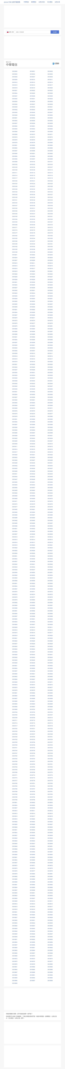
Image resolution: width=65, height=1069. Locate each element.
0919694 (32, 704)
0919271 (32, 318)
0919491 (50, 518)
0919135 (14, 194)
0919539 (50, 561)
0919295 (32, 340)
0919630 (14, 646)
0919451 (32, 482)
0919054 (14, 121)
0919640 (32, 654)
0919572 (50, 592)
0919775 (32, 778)
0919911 (50, 901)
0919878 (50, 871)
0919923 (50, 912)
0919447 (14, 479)
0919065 (50, 129)
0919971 (50, 956)
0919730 (32, 737)
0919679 (32, 690)
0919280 (32, 326)
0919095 (50, 156)
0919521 (50, 545)
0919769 (32, 772)
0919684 (14, 696)
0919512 (50, 537)
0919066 (14, 131)
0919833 (50, 830)
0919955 (32, 942)
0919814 (32, 813)
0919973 (32, 958)
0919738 (14, 745)
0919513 (14, 539)
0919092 (50, 153)
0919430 (32, 463)
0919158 (50, 214)
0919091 (32, 153)
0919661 (32, 674)
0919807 (14, 808)
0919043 (32, 109)
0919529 (32, 553)
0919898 (32, 890)
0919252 (14, 301)
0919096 (14, 159)
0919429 (14, 463)
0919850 (32, 846)
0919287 (50, 331)
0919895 (32, 887)
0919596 (50, 613)
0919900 (14, 893)
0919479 (50, 507)
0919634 (32, 649)
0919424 (32, 457)
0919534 (14, 559)
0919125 (50, 183)
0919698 (50, 706)
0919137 (50, 194)
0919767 (50, 770)
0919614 (50, 630)
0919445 (32, 476)
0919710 (50, 717)
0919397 (32, 433)
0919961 (32, 947)
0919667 (32, 679)
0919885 (14, 879)
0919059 (50, 123)
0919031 (32, 99)
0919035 (50, 101)
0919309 (14, 353)
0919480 (14, 509)
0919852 (14, 849)
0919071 (50, 134)
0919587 (50, 605)
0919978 (14, 964)
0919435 (14, 468)
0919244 (32, 293)
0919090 (14, 153)
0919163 (32, 219)
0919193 (32, 246)
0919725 (50, 731)
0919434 (50, 466)
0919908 (50, 898)
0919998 (50, 980)
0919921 (14, 912)
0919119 (50, 178)
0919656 (50, 668)
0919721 (32, 728)
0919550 (32, 572)
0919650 (50, 663)
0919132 (14, 192)
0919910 (32, 901)
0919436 (32, 468)
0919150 (14, 208)
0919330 (14, 372)
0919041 (50, 107)
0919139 (32, 197)
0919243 (14, 293)
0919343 (32, 383)
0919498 (14, 526)
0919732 (14, 739)
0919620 (50, 635)
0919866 (50, 860)
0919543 (14, 567)
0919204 (14, 257)
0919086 (50, 148)
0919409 (32, 444)
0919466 (32, 496)
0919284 (50, 329)
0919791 (50, 791)
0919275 (50, 320)
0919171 (14, 227)
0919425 (50, 457)
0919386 (50, 422)
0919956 (50, 942)
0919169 (32, 225)
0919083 (50, 145)
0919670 (32, 682)
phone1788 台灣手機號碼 (12, 2)
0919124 (32, 183)
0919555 (14, 578)
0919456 (14, 487)
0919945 (14, 934)
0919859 (32, 854)
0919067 (32, 131)
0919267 (14, 315)
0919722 (50, 728)
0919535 (32, 559)
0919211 (32, 263)
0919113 (50, 173)
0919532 (32, 556)
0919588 (14, 608)
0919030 (14, 99)
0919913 (32, 904)
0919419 (50, 452)
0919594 (14, 613)
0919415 (32, 449)
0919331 (32, 372)
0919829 (32, 827)
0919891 (14, 884)
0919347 (50, 386)
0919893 (50, 884)
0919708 (14, 717)
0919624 (14, 641)
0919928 (32, 917)
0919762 (14, 767)
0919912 (14, 904)
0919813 (14, 813)
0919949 (32, 937)
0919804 (14, 805)
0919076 (32, 140)
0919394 (32, 430)
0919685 (32, 696)
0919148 (32, 205)
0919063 (14, 129)
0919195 (14, 249)
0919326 (50, 367)
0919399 (14, 435)
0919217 (32, 268)
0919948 (14, 937)
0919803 (50, 802)
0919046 (32, 112)
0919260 (50, 307)
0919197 (50, 249)
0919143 (50, 200)
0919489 (14, 518)
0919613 (32, 630)
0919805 (32, 805)
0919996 (14, 980)
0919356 (50, 394)
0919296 (50, 340)
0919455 (50, 485)
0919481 (32, 509)
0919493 (32, 520)
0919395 (50, 430)
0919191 (50, 244)
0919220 (32, 271)
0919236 (50, 285)
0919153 (14, 211)
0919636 (14, 652)
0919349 (32, 389)
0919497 (50, 523)
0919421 (32, 455)
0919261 (14, 309)
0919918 (14, 909)
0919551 (50, 572)
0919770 (50, 772)
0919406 (32, 441)
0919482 (50, 509)
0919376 (32, 413)
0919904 (32, 895)
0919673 (32, 685)
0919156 (14, 214)
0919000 (14, 71)
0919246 (14, 296)
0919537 (14, 561)
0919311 (50, 353)
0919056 (50, 121)
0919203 (50, 255)
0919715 (32, 723)
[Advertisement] (32, 17)
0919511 (32, 537)
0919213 (14, 266)
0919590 (50, 608)
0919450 (14, 482)
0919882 (14, 876)
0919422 (50, 455)
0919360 (14, 400)
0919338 (50, 378)
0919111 (14, 173)
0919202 (32, 255)
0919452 (50, 482)
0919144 (14, 203)
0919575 (50, 594)
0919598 (32, 616)
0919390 (14, 427)
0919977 (50, 961)
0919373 (32, 411)
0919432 (14, 466)
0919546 (14, 570)
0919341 (50, 381)
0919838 (32, 835)
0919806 (50, 805)
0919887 (50, 879)
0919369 (14, 408)
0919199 (32, 252)
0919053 (50, 118)
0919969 (14, 956)
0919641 (50, 654)
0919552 (14, 575)
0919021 (14, 90)
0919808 (32, 808)
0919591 (14, 611)
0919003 (14, 74)
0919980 (50, 964)
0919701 (50, 709)
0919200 (50, 252)
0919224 (50, 274)
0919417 (14, 452)
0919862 (32, 857)
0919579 (14, 600)
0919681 (14, 693)
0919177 (14, 233)
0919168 (14, 225)
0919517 (32, 542)
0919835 (32, 832)
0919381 (14, 419)
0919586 (32, 605)
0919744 (14, 750)
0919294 (14, 340)
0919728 (50, 734)
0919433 (32, 466)
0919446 (50, 476)
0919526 (32, 550)
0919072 (14, 137)
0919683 (50, 693)
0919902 (50, 893)
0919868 (32, 863)
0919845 (50, 841)
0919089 (50, 151)
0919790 (32, 791)
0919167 (50, 222)
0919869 (50, 863)
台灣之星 (57, 2)
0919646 (32, 660)
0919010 (32, 79)
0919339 (14, 381)
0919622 (32, 638)
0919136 (32, 194)
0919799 (32, 800)
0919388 (32, 424)
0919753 (14, 759)
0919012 (14, 82)
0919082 (32, 145)
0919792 (14, 794)
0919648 (14, 663)
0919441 (14, 474)
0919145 (32, 203)
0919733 (32, 739)
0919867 (14, 863)
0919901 (32, 893)
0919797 (50, 797)
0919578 (50, 597)
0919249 (14, 298)
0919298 (32, 342)
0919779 (50, 780)
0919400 (32, 435)
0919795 (14, 797)
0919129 (14, 189)
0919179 (50, 233)
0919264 (14, 312)
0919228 (14, 279)
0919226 (32, 277)
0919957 (14, 945)
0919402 (14, 438)
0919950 (50, 937)
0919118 (32, 178)
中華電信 (26, 2)
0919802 (32, 802)
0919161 (50, 216)
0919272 (50, 318)
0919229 (32, 279)
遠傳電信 (33, 2)
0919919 (32, 909)
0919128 (50, 186)
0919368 (50, 405)
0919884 (50, 876)
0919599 (50, 616)
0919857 (50, 852)
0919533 (50, 556)
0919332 (50, 372)
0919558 (14, 580)
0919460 (32, 490)
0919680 (50, 690)
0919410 (50, 444)
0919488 (50, 515)
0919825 (14, 824)
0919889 (32, 882)
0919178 (32, 233)
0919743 (50, 748)
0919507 (14, 534)
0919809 (50, 808)
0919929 (50, 917)
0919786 (14, 789)
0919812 (50, 811)
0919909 (14, 901)
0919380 (50, 416)
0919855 (14, 852)
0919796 (32, 797)
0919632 (50, 646)
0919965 (50, 950)
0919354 (14, 394)
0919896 (50, 887)
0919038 (50, 104)
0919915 (14, 906)
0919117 (14, 178)
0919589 (32, 608)
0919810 (14, 811)
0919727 (32, 734)
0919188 (50, 241)
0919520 (32, 545)
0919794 (50, 794)
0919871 (32, 865)
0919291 (14, 337)
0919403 (32, 438)
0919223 (32, 274)
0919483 (14, 512)
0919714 (14, 723)
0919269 (50, 315)
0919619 (32, 635)
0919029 (50, 96)
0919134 (50, 192)
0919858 (14, 854)
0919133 (32, 192)
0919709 (32, 717)
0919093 (14, 156)
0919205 (32, 257)
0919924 (14, 915)
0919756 (14, 761)
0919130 (32, 189)
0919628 (32, 644)
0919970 (32, 956)
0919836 (50, 832)
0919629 (50, 644)
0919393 (14, 430)
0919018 (14, 88)
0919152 (50, 208)
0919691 (32, 701)
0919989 (50, 972)
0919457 (32, 487)
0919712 (32, 720)
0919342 (14, 383)
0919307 (32, 351)
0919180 (14, 235)
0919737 (50, 742)
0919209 (50, 260)
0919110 (50, 170)
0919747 (14, 753)
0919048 (14, 115)
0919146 (50, 203)
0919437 (50, 468)
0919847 (32, 843)
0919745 (32, 750)
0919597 (14, 616)
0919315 (14, 359)
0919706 (32, 715)
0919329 (50, 370)
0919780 (14, 783)
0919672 (14, 685)
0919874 (32, 868)
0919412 (32, 446)
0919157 (32, 214)
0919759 (14, 764)
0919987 (14, 972)
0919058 (32, 123)
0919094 (32, 156)
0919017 (50, 85)
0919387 (14, 424)
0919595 (32, 613)
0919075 (14, 140)
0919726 (14, 734)
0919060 (14, 126)
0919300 (14, 345)
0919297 (14, 342)
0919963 (14, 950)
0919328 (32, 370)
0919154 (32, 211)
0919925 (32, 915)
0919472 (32, 501)
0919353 (50, 392)
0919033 (14, 101)
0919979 (32, 964)
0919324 (14, 367)
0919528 (14, 553)
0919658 (32, 671)
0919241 (32, 290)
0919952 (32, 939)
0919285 (14, 331)
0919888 (14, 882)
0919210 (14, 263)
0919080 (50, 142)
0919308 (50, 351)
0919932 (50, 920)
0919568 (32, 589)
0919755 (50, 759)
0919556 (32, 578)
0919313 (32, 356)
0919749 (50, 753)
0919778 (32, 780)
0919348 (14, 389)
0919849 (14, 846)
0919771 (14, 775)
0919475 (32, 504)
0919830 (50, 827)
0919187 (32, 241)
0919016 (32, 85)
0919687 (14, 698)
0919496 (32, 523)
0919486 (14, 515)
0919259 (32, 307)
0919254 (50, 301)
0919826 (32, 824)
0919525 (14, 550)
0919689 (50, 698)
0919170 (50, 225)
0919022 (32, 90)
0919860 (50, 854)
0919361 (32, 400)
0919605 (50, 622)
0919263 (50, 309)
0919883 (32, 876)
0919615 (14, 633)
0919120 (14, 181)
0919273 (14, 320)
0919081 (14, 145)
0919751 (32, 756)
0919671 (50, 682)
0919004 (32, 74)
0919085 (32, 148)
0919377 (50, 413)
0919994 (32, 978)
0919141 (14, 200)
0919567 (14, 589)
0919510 (14, 537)
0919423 (14, 457)
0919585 (14, 605)
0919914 (50, 904)
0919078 (14, 142)
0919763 (32, 767)
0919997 (32, 980)
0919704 (50, 712)
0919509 (50, 534)
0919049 (32, 115)
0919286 (32, 331)
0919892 (32, 884)
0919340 (32, 381)
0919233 (50, 282)
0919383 (50, 419)
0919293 (50, 337)
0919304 (32, 348)
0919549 (14, 572)
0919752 (50, 756)
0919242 (50, 290)
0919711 (14, 720)
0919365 (50, 403)
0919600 (14, 619)
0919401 (50, 435)
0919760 (32, 764)
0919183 (14, 238)
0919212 (50, 263)
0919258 (14, 307)
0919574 (32, 594)
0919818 (50, 816)
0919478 (32, 507)
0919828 (14, 827)
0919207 (14, 260)
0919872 (50, 865)
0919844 (32, 841)
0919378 (14, 416)
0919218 (50, 268)
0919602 (50, 619)
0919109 (32, 170)
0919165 (14, 222)
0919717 (14, 726)
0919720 (14, 728)
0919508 (32, 534)
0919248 (50, 296)
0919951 (14, 939)
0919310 (32, 353)
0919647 (50, 660)
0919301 (32, 345)
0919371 (50, 408)
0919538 (32, 561)
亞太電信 (49, 2)
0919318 (14, 361)
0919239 (50, 288)
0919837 (14, 835)
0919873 (14, 868)
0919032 (50, 99)
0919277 (32, 323)
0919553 (32, 575)
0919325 (32, 367)
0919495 (14, 523)
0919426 (14, 460)
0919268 (32, 315)
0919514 (32, 539)
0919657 (14, 671)
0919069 (14, 134)
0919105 (14, 167)
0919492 (14, 520)
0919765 (14, 770)
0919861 (14, 857)
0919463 (32, 493)
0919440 (50, 471)
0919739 (32, 745)
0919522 (14, 548)
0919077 (50, 140)
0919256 (32, 304)
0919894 (14, 887)
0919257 (50, 304)
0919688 (32, 698)
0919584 (50, 602)
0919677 (50, 687)
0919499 (32, 526)
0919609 (14, 627)
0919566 (50, 586)
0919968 (50, 953)
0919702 (14, 712)
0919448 (32, 479)
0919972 (14, 958)
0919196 (32, 249)
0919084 (14, 148)
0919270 (14, 318)
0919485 (50, 512)
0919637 (32, 652)
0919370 (32, 408)
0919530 (50, 553)
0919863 (50, 857)
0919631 (32, 646)
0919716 (50, 723)
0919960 (14, 947)
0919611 (50, 627)
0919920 (50, 909)
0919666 (14, 679)
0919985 (32, 969)
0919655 (32, 668)
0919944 (50, 931)
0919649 (32, 663)
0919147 (14, 205)
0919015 (14, 85)
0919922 (32, 912)
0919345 (14, 386)
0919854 (50, 849)
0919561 (14, 583)
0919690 (14, 701)
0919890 (50, 882)
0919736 (32, 742)
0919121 (32, 181)
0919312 (14, 356)
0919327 (14, 370)
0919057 (14, 123)
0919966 (14, 953)
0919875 (50, 868)
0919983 (50, 967)
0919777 (14, 780)
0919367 (32, 405)
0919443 (50, 474)
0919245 (50, 293)
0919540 (14, 564)
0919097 (32, 159)
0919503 (50, 528)
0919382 (32, 419)
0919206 (50, 257)
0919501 (14, 528)
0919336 (14, 378)
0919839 (50, 835)
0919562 (32, 583)
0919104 (50, 164)
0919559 (32, 580)
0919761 (50, 764)
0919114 (14, 175)
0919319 (32, 361)
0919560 (50, 580)
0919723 (14, 731)
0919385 (32, 422)
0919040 (32, 107)
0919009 (14, 79)
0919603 (14, 622)
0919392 (50, 427)
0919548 (50, 570)
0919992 (50, 975)
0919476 (50, 504)
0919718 (32, 726)
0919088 (32, 151)
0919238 (32, 288)
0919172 (32, 227)
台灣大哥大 (42, 2)
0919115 (32, 175)
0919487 (32, 515)
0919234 (14, 285)
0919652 (32, 665)
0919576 (14, 597)
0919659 (50, 671)
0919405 (14, 441)
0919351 (14, 392)
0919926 (50, 915)
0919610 (32, 627)
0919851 (50, 846)
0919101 (50, 162)
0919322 (32, 364)
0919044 (50, 109)
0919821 (50, 819)
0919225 (14, 277)
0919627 (14, 644)
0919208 (32, 260)
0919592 (32, 611)
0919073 (32, 137)
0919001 (32, 71)
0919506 (50, 531)
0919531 (14, 556)
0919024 (14, 93)
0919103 (32, 164)
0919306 (14, 351)
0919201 (14, 255)
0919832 (32, 830)
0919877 (32, 871)
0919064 (32, 129)
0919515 (50, 539)
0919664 (32, 676)
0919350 (50, 389)
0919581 (50, 600)
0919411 (14, 446)
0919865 (32, 860)
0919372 (14, 411)
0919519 (14, 545)
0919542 (50, 564)
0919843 (14, 841)
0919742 (32, 748)
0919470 (50, 498)
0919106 (32, 167)
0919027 (14, 96)
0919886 (32, 879)
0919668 (50, 679)
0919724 (32, 731)
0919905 (50, 895)
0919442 (32, 474)
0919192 (14, 246)
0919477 (14, 507)
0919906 (14, 898)
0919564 (14, 586)
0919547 (32, 570)
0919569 (50, 589)
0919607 (32, 624)
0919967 (32, 953)
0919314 (50, 356)
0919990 (14, 975)
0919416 (50, 449)
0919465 (14, 496)
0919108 (14, 170)
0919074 (50, 137)
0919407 (50, 441)
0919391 (32, 427)
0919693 (14, 704)
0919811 (32, 811)
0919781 (32, 783)
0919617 (50, 633)
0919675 (14, 687)
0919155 (50, 211)
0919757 (32, 761)
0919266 (50, 312)
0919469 (32, 498)
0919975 (14, 961)
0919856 (32, 852)
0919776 (50, 778)
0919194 (50, 246)
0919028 (32, 96)
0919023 (50, 90)
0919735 (14, 742)
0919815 (50, 813)
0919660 (14, 674)
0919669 (14, 682)
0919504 (14, 531)
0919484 (32, 512)
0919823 (32, 822)
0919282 (14, 329)
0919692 (50, 701)
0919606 (14, 624)
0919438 (14, 471)
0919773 (50, 775)
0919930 (14, 920)
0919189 (14, 244)
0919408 (14, 444)
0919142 (32, 200)
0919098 (50, 159)
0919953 (50, 939)
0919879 (14, 874)
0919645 (14, 660)
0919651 (14, 665)
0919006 (14, 77)
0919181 (32, 235)
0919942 (14, 931)
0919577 (32, 597)
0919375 (14, 413)
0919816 (14, 816)
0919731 (50, 737)
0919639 (14, 654)
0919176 (50, 230)
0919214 (32, 266)
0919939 (14, 928)
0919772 (32, 775)
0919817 (32, 816)
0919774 (14, 778)
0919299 (50, 342)
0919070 (32, 134)
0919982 (32, 967)
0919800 (50, 800)
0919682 (32, 693)
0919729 (14, 737)
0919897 (14, 890)
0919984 (14, 969)
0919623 (50, 638)
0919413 (50, 446)
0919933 (14, 923)
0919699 (14, 709)
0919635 (50, 649)
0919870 (14, 865)
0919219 (14, 271)
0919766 (32, 770)
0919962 (50, 947)
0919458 (50, 487)
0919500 (50, 526)
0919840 (14, 838)
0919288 (14, 334)
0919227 (50, 277)
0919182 (50, 235)
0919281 (50, 326)
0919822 (14, 822)
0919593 (50, 611)
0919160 (32, 216)
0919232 (32, 282)
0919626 (50, 641)
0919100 (32, 162)
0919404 (50, 438)
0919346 (32, 386)
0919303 (14, 348)
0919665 (50, 676)
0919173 (50, 227)
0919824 (50, 822)
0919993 (14, 978)
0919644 (50, 657)
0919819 (14, 819)
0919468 (14, 498)
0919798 (14, 800)
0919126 (14, 186)
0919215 (50, 266)
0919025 (32, 93)
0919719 (50, 726)
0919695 (50, 704)
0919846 (14, 843)
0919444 (14, 476)
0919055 (32, 121)
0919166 (32, 222)
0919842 (50, 838)
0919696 (14, 706)
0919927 (14, 917)
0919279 (14, 326)
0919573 (14, 594)
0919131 (50, 189)
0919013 (32, 82)
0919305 (50, 348)
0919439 (32, 471)
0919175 (32, 230)
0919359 (50, 397)
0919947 (50, 934)
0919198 (14, 252)
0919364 (32, 403)
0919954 (14, 942)
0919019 (32, 88)
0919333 (14, 375)
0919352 (32, 392)
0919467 (50, 496)
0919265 (32, 312)
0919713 (50, 720)
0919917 (50, 906)
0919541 (32, 564)
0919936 (14, 926)
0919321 (14, 364)
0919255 (14, 304)
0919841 (32, 838)
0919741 (14, 748)
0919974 (50, 958)
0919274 (32, 320)
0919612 (14, 630)
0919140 (50, 197)
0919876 (14, 871)
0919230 (50, 279)
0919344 (50, 383)
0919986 (50, 969)
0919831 (14, 830)
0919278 (50, 323)
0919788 (50, 789)
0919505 (32, 531)
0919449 (50, 479)
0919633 (14, 649)
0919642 (14, 657)
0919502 (32, 528)
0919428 (50, 460)
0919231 (14, 282)
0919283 (32, 329)
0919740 (50, 745)
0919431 (50, 463)
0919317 (50, 359)
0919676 (32, 687)
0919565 (32, 586)
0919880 (32, 874)
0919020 (50, 88)
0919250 (32, 298)
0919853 (32, 849)
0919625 (32, 641)
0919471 (14, 501)
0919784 (32, 786)
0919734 (50, 739)
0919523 (32, 548)
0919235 (32, 285)
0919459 (14, 490)
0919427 (32, 460)
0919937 (32, 926)
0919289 (32, 334)
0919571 (32, 592)
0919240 (14, 290)
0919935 (50, 923)
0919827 (50, 824)
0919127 (32, 186)
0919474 (14, 504)
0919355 (32, 394)
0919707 (50, 715)
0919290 (50, 334)
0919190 (32, 244)
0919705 (14, 715)
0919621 (14, 638)
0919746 (50, 750)
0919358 (32, 397)
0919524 (50, 548)
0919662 (50, 674)
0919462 (14, 493)
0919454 (32, 485)
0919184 (32, 238)
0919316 (32, 359)
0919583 (32, 602)
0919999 (14, 983)
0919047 (50, 112)
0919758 (50, 761)
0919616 (32, 633)
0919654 (14, 668)
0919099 (14, 162)
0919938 (50, 926)
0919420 (14, 455)
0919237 (14, 288)
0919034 (32, 101)
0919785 (50, 786)
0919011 (50, 79)
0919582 (14, 602)
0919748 (32, 753)
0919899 (50, 890)
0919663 (14, 676)
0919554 (50, 575)
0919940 (32, 928)
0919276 (14, 323)
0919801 (14, 802)
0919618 (14, 635)
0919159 (14, 216)
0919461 (50, 490)
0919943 (32, 931)
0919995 (50, 978)
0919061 (32, 126)
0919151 (32, 208)
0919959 (50, 945)
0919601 (32, 619)
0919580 (32, 600)
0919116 (50, 175)
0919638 (50, 652)
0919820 (32, 819)
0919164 (50, 219)
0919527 (50, 550)
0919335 (50, 375)
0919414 (14, 449)
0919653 (50, 665)
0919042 (14, 109)
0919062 (50, 126)
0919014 (50, 82)
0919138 (14, 197)
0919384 (14, 422)
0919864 (14, 860)
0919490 (32, 518)
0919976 (32, 961)
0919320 (50, 361)
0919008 (50, 77)
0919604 (32, 622)
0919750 (14, 756)
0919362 (50, 400)
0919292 (32, 337)
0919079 (32, 142)
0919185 (50, 238)
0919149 (50, 205)
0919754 (32, 759)
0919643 (32, 657)
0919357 (14, 397)
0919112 (32, 173)
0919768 (14, 772)
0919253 (32, 301)
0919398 (50, 433)
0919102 (14, 164)
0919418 (32, 452)
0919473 (50, 501)
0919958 (32, 945)
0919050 (50, 115)
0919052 (32, 118)
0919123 (14, 183)
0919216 (14, 268)
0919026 (50, 93)
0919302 (50, 345)
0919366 (14, 405)
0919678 (14, 690)
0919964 (32, 950)
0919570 (14, 592)
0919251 (50, 298)
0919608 (50, 624)
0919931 (32, 920)
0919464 (50, 493)
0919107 (50, 167)
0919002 (50, 71)
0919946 (32, 934)
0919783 (14, 786)
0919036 (14, 104)
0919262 (32, 309)
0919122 (50, 181)
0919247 (32, 296)
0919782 (50, 783)
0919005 (50, 74)
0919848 (50, 843)
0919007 (32, 77)
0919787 (32, 789)
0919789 (14, 791)
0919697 (32, 706)
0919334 (32, 375)
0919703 (32, 712)
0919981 (14, 967)
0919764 (50, 767)
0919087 (14, 151)
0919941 (50, 928)
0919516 (14, 542)
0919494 (50, 520)
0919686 (50, 696)
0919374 (50, 411)
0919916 (32, 906)
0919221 (50, 271)
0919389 (50, 424)
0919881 (50, 874)
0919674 (50, 685)
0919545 (50, 567)
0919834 (14, 832)
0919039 (14, 107)
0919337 (32, 378)
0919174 (14, 230)
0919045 (14, 112)
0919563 (50, 583)
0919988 (32, 972)
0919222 (14, 274)
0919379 (32, 416)
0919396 (14, 433)
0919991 (32, 975)
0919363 (14, 403)
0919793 (32, 794)
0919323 (50, 364)
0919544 (32, 567)
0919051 (14, 118)
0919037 (32, 104)
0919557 (50, 578)
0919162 (14, 219)
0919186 (14, 241)
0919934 (32, 923)
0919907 (32, 898)
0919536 (50, 559)
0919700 (32, 709)
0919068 (50, 131)
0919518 (50, 542)
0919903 (14, 895)
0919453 (14, 485)
